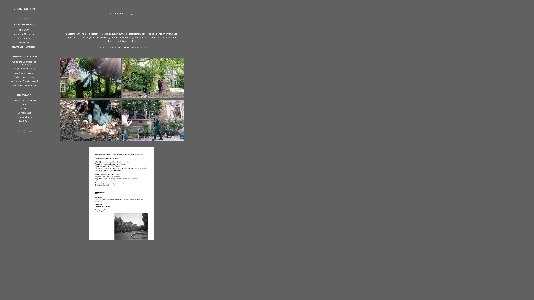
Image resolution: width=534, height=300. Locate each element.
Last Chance (24, 38)
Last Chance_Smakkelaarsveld (24, 81)
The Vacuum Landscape (24, 100)
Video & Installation (24, 24)
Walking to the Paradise (24, 85)
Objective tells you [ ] (24, 68)
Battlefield (24, 121)
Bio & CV (24, 19)
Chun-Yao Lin (24, 9)
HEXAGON (24, 30)
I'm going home (24, 116)
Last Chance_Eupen (24, 72)
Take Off (24, 108)
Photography (24, 95)
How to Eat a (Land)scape (24, 46)
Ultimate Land (24, 112)
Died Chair (24, 42)
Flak (24, 104)
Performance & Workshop (24, 56)
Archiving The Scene (24, 34)
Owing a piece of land (24, 76)
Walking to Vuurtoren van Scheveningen (24, 63)
